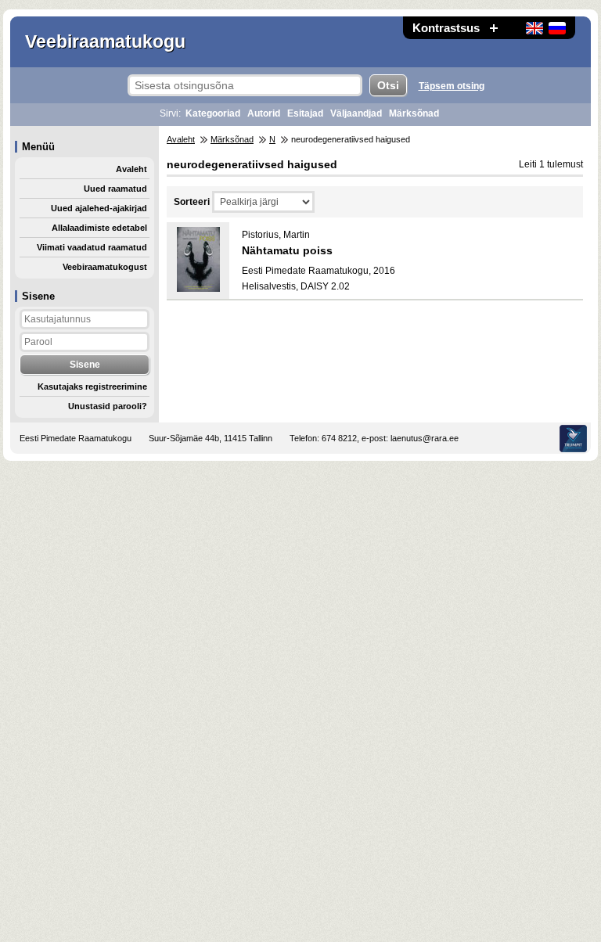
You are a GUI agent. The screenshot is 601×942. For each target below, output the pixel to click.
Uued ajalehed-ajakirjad (99, 208)
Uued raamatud (115, 188)
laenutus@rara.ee (424, 438)
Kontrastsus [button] (446, 27)
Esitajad (305, 113)
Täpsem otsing (451, 86)
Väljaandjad (356, 113)
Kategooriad (212, 113)
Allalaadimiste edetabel (99, 227)
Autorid (263, 113)
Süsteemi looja (573, 438)
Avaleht (131, 169)
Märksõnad (414, 113)
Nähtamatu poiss (287, 250)
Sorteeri (192, 201)
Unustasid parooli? (107, 406)
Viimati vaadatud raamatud (92, 247)
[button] (494, 27)
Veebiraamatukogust (105, 266)
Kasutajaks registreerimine (92, 386)
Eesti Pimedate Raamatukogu (75, 438)
